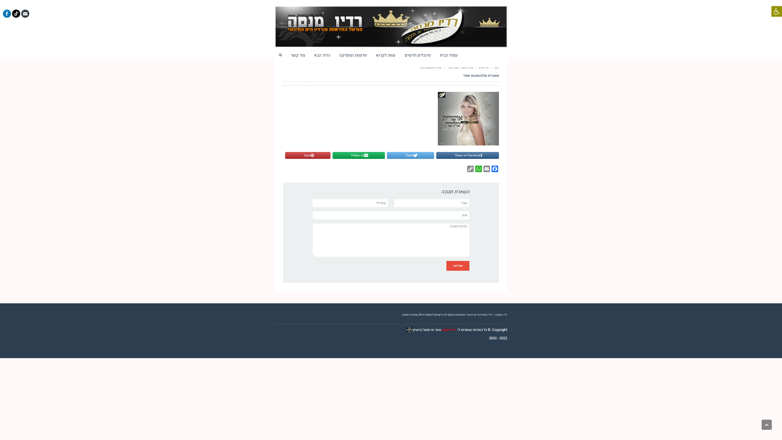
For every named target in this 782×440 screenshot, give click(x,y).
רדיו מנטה (449, 330)
